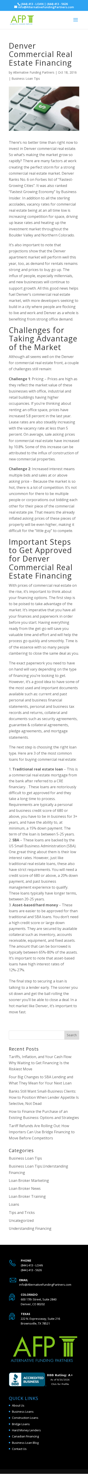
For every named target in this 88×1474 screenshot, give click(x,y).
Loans (14, 1204)
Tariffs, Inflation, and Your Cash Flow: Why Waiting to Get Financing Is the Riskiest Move (40, 1062)
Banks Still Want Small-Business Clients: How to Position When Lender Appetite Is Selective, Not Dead (44, 1097)
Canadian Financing (25, 1436)
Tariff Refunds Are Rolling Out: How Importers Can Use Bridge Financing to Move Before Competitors (42, 1132)
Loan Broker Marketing (29, 1180)
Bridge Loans (21, 1424)
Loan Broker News (25, 1188)
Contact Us (19, 1449)
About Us (18, 1405)
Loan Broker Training (27, 1196)
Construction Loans (25, 1418)
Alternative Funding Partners (33, 72)
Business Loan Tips (26, 78)
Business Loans (23, 1411)
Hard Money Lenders (26, 1430)
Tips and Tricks (22, 1212)
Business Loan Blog (25, 1443)
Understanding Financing (30, 1228)
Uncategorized (21, 1220)
